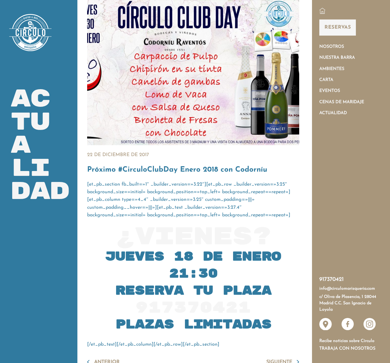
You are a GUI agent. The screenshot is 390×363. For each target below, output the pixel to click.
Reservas (337, 27)
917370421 (331, 279)
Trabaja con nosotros (347, 348)
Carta (326, 80)
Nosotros (331, 46)
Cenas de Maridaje (341, 102)
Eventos (329, 91)
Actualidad (333, 113)
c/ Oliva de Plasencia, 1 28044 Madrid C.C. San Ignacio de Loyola (347, 303)
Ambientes (331, 69)
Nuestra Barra (337, 57)
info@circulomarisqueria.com (347, 288)
